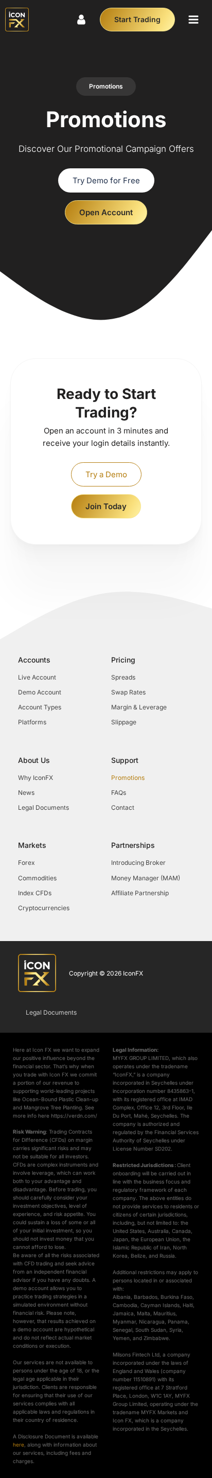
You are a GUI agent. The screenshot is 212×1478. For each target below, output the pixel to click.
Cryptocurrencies (43, 908)
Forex (26, 862)
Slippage (123, 722)
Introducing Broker (138, 862)
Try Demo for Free (106, 180)
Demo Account (39, 692)
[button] (193, 19)
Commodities (37, 878)
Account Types (39, 707)
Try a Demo (106, 474)
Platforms (32, 722)
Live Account (37, 677)
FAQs (118, 792)
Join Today (106, 506)
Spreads (123, 677)
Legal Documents (43, 807)
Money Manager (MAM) (145, 878)
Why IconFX (35, 777)
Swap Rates (128, 692)
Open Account (106, 212)
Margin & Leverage (139, 707)
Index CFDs (34, 893)
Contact (122, 807)
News (26, 792)
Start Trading (137, 19)
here (18, 1444)
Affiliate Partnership (140, 893)
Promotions (128, 777)
